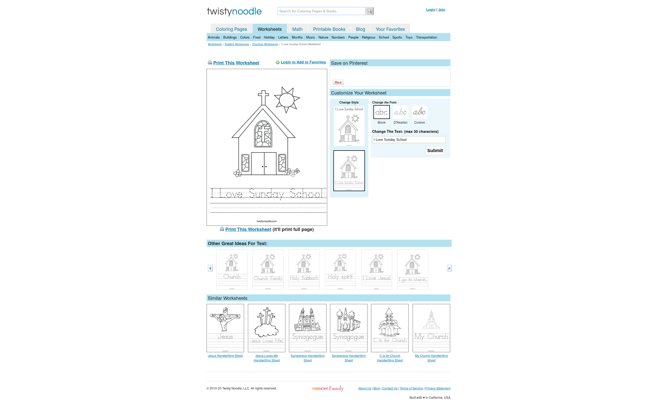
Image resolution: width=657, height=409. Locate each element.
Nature (323, 37)
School (384, 37)
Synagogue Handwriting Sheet (308, 357)
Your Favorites (390, 28)
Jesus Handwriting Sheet (225, 355)
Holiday (269, 37)
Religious (368, 37)
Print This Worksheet (236, 62)
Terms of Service (411, 388)
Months (297, 37)
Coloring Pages (231, 28)
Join (441, 9)
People (353, 37)
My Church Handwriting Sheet (431, 357)
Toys (409, 37)
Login (430, 9)
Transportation (426, 37)
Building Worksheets (237, 44)
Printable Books (329, 28)
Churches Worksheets (265, 44)
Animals (214, 37)
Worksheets (270, 28)
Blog (360, 28)
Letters (283, 37)
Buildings (230, 37)
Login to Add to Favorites (303, 61)
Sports (397, 37)
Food (256, 37)
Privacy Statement (437, 388)
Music (310, 37)
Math (297, 28)
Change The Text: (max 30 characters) (405, 131)
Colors (245, 37)
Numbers (338, 37)
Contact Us (390, 388)
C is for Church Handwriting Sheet (390, 357)
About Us (364, 388)
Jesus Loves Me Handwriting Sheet (267, 357)
